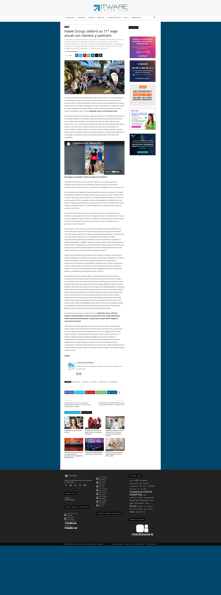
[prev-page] (65, 461)
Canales (126, 17)
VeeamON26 (139, 512)
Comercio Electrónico (90, 428)
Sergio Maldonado (113, 382)
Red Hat (133, 506)
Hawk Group (94, 382)
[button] (154, 18)
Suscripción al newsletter (117, 544)
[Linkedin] (92, 55)
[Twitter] (81, 55)
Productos (101, 17)
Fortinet (151, 486)
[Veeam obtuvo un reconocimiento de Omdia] (73, 422)
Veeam (132, 512)
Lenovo (140, 497)
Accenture (132, 480)
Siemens (140, 509)
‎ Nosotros (67, 498)
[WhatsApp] (88, 55)
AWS (141, 483)
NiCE (137, 500)
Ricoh (145, 506)
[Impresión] (100, 55)
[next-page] (68, 461)
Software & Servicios (114, 17)
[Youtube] (85, 485)
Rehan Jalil (140, 506)
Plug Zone (147, 503)
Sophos (145, 509)
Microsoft (132, 500)
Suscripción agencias (139, 544)
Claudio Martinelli (134, 486)
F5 (147, 486)
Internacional (136, 17)
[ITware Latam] (110, 8)
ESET (144, 486)
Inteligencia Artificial (141, 492)
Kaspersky (136, 494)
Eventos (87, 450)
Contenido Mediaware (72, 51)
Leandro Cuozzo (133, 497)
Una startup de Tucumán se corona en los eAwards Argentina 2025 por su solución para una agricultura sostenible (77, 404)
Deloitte (140, 486)
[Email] (96, 55)
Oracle (131, 503)
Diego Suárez (86, 382)
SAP (130, 509)
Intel (144, 489)
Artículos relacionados (72, 412)
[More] (119, 392)
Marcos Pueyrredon (149, 497)
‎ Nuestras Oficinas (69, 499)
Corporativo (81, 17)
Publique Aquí (128, 544)
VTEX (144, 512)
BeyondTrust (146, 483)
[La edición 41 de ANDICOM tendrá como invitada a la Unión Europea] (94, 444)
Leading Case (109, 450)
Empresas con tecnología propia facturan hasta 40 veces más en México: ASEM (114, 454)
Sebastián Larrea (103, 382)
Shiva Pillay (135, 509)
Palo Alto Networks (139, 503)
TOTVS (150, 509)
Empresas (91, 17)
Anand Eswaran (143, 480)
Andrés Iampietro (76, 382)
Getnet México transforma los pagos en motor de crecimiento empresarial (93, 432)
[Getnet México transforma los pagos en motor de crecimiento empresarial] (94, 422)
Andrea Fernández (134, 483)
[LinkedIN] (80, 374)
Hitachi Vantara (133, 489)
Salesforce (150, 506)
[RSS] (75, 485)
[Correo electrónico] (77, 374)
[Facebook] (77, 55)
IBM (141, 489)
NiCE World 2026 (144, 500)
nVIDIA (151, 500)
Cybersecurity (70, 17)
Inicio (65, 24)
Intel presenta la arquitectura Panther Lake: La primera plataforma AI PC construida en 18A (111, 403)
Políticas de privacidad (151, 544)
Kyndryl (145, 495)
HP (138, 489)
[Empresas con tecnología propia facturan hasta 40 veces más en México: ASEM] (115, 444)
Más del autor (86, 412)
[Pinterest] (85, 55)
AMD (137, 480)
